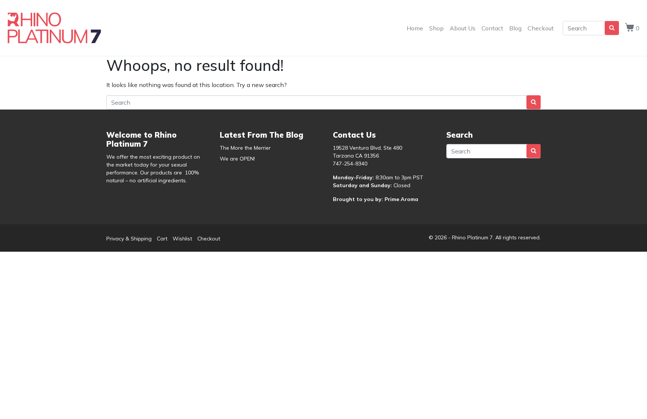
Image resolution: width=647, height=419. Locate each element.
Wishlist (182, 238)
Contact (492, 28)
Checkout (541, 28)
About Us (463, 28)
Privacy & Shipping (129, 238)
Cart (162, 238)
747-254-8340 (350, 163)
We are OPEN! (237, 158)
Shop (436, 28)
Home (415, 28)
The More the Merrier (245, 147)
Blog (515, 28)
